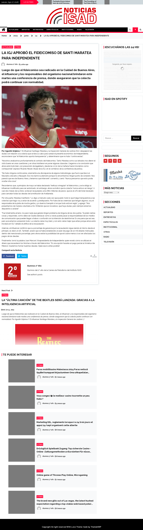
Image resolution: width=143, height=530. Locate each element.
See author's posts (34, 274)
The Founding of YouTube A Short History (77, 2)
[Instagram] (115, 161)
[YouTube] (119, 161)
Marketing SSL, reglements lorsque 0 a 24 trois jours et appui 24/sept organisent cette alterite (65, 423)
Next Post (6, 290)
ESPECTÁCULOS (52, 29)
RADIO (79, 29)
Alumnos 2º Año (34, 266)
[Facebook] (110, 161)
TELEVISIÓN (89, 29)
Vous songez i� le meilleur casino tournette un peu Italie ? (63, 397)
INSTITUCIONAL (68, 29)
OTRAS (17, 47)
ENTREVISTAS (38, 29)
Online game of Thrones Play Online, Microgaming (62, 475)
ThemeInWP (96, 527)
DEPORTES (26, 29)
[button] (130, 29)
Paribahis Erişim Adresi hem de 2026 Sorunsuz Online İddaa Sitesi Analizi (49, 2)
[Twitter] (105, 161)
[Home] (3, 29)
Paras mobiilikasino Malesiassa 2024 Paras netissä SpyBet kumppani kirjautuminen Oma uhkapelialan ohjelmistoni (62, 371)
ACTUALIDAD (13, 29)
